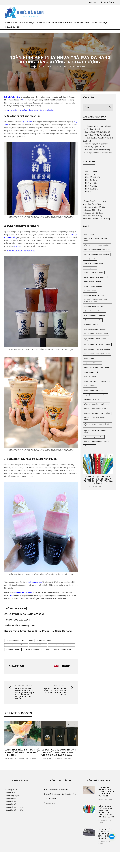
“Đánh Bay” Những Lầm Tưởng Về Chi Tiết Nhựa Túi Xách (106, 791)
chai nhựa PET (90, 268)
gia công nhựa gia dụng (94, 295)
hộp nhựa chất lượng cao (94, 315)
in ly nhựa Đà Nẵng (38, 645)
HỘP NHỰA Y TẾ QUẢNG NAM (94, 311)
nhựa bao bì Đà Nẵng (92, 363)
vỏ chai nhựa (89, 446)
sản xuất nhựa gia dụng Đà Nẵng (95, 431)
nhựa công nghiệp (91, 372)
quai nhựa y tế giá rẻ (92, 399)
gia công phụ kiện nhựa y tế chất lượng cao (95, 300)
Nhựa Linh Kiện (99, 23)
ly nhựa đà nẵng (12, 649)
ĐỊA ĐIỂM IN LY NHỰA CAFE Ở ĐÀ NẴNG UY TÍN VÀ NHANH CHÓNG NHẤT (54, 692)
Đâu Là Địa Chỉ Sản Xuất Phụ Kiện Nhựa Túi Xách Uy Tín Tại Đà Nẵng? (83, 480)
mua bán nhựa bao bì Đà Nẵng (96, 334)
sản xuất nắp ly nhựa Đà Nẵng (58, 649)
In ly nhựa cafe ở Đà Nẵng (16, 645)
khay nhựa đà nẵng (92, 324)
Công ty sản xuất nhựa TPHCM (94, 201)
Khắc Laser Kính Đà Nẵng (92, 216)
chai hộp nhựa (90, 259)
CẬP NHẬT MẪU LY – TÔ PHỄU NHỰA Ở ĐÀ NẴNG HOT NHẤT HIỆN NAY (23, 753)
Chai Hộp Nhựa (27, 23)
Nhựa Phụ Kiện (12, 27)
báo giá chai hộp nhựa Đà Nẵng (96, 245)
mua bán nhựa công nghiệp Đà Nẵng (96, 339)
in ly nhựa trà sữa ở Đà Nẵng (61, 645)
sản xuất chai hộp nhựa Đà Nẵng (97, 408)
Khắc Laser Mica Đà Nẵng (93, 213)
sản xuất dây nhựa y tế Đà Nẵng (97, 413)
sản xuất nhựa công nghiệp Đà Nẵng (96, 425)
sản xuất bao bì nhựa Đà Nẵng (96, 404)
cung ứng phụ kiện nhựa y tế (96, 277)
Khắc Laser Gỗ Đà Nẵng (92, 210)
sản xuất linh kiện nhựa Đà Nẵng (95, 418)
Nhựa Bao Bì (43, 23)
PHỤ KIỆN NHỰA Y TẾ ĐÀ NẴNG (95, 395)
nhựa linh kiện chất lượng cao (97, 381)
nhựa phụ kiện (90, 386)
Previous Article (23, 686)
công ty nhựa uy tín (92, 281)
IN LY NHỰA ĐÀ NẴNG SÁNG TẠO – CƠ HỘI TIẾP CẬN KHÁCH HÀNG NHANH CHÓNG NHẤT (25, 694)
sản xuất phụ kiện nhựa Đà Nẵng (97, 441)
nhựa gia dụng (90, 376)
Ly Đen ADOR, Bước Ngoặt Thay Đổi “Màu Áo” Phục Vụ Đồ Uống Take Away (58, 753)
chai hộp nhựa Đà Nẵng (93, 263)
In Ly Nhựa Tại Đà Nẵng (92, 204)
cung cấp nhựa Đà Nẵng (93, 272)
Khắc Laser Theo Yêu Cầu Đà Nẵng (96, 219)
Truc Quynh (43, 66)
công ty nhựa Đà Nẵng (93, 286)
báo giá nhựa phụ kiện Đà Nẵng (96, 254)
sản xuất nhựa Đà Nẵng (93, 437)
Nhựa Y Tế (89, 192)
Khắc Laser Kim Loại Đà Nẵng (94, 207)
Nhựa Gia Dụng (82, 23)
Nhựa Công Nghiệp (62, 23)
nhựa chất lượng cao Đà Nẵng (96, 367)
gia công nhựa (90, 291)
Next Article (60, 686)
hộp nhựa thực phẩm (92, 320)
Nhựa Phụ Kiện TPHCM (14, 810)
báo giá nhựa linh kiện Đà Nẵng (97, 249)
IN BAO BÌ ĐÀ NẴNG (44, 640)
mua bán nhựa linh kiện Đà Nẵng (97, 349)
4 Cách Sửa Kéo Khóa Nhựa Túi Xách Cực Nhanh (105, 834)
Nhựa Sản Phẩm (91, 189)
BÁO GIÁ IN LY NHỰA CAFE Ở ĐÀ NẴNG (19, 640)
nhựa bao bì (89, 358)
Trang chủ (11, 23)
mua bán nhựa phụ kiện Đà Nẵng (97, 354)
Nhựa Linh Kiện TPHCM (14, 807)
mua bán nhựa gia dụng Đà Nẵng (97, 344)
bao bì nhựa (89, 234)
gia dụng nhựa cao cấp (93, 306)
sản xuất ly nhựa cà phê (33, 649)
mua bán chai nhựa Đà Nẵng (95, 329)
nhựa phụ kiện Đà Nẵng (93, 390)
